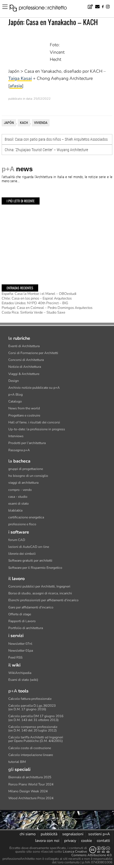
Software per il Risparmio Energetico (35, 567)
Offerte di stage (19, 614)
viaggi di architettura (23, 482)
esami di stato (18, 503)
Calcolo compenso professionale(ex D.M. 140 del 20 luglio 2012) (32, 729)
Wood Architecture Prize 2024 (30, 798)
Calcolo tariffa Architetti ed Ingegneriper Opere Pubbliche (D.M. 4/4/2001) (35, 739)
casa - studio (17, 496)
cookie (86, 840)
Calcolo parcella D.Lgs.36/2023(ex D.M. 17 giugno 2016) (32, 707)
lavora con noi (47, 840)
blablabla (15, 510)
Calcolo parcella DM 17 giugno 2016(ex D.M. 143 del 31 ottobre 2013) (35, 718)
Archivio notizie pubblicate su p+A (34, 387)
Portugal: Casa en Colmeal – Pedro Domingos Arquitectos (47, 307)
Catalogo (15, 401)
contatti (103, 840)
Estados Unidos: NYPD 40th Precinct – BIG (35, 303)
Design (13, 381)
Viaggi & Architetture (23, 374)
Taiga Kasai (20, 78)
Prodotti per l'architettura (27, 443)
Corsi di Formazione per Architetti (33, 353)
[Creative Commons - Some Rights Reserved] (99, 849)
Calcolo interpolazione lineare (30, 755)
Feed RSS (15, 657)
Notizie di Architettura (24, 367)
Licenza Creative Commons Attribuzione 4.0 (87, 853)
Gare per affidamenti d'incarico (30, 607)
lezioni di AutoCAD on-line (28, 547)
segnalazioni (72, 834)
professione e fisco (22, 524)
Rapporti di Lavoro (22, 621)
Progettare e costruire (24, 415)
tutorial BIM (17, 762)
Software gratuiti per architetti (30, 560)
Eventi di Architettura (24, 346)
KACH (24, 123)
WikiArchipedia (19, 673)
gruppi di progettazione (25, 469)
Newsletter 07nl (20, 643)
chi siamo (28, 834)
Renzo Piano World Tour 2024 (30, 784)
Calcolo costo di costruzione (29, 748)
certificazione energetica (26, 517)
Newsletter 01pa (20, 650)
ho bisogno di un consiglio (28, 476)
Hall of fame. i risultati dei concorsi (34, 422)
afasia (16, 86)
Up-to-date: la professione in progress (36, 429)
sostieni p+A (99, 834)
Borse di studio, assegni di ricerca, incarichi (40, 593)
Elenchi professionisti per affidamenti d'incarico (43, 600)
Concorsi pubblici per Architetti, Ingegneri (39, 586)
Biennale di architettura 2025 (29, 777)
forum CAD (16, 540)
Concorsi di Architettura (26, 360)
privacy (70, 840)
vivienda (40, 123)
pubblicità (49, 834)
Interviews (16, 436)
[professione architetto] (41, 9)
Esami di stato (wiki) (23, 680)
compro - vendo (20, 490)
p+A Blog (15, 394)
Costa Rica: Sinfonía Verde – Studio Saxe (33, 312)
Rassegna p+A (19, 450)
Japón (9, 123)
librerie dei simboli (22, 553)
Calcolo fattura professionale (29, 699)
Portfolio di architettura (25, 628)
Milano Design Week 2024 (28, 791)
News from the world (24, 408)
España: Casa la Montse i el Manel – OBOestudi (39, 293)
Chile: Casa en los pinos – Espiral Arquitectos (37, 298)
